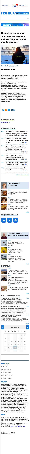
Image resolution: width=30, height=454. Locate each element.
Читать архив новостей (22, 175)
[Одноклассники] (6, 110)
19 (11, 344)
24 (5, 347)
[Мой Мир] (9, 110)
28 (18, 347)
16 (24, 341)
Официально (6, 372)
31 (5, 351)
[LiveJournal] (12, 110)
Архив (27, 212)
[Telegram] (14, 110)
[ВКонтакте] (3, 110)
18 (8, 344)
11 (8, 341)
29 (21, 347)
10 (5, 341)
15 (21, 341)
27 (15, 347)
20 (15, 344)
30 (24, 347)
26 (11, 347)
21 (18, 344)
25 (8, 347)
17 (5, 344)
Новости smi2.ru (5, 122)
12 (11, 341)
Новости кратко (7, 375)
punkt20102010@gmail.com (18, 426)
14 (18, 341)
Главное (4, 367)
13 (15, 341)
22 (21, 344)
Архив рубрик (6, 378)
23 (24, 344)
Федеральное (6, 369)
